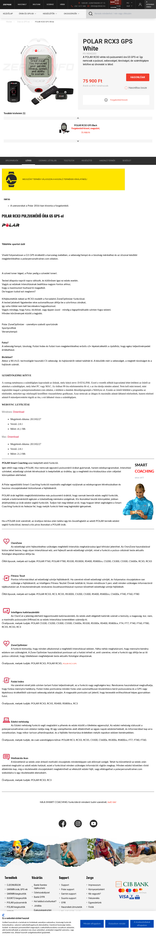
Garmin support (68, 894)
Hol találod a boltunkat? (45, 901)
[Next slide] (78, 141)
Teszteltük (69, 161)
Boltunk (36, 4)
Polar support (67, 889)
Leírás (28, 161)
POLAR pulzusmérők (17, 902)
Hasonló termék (107, 161)
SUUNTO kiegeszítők (17, 898)
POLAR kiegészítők (16, 907)
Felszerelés (94, 898)
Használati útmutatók (71, 907)
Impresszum (95, 885)
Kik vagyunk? (95, 894)
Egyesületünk (95, 902)
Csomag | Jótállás (48, 161)
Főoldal (9, 22)
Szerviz (50, 4)
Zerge (90, 877)
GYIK (63, 902)
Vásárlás (37, 877)
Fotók (91, 907)
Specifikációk (11, 161)
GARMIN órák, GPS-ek (17, 889)
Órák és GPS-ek (23, 22)
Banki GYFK (39, 897)
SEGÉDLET (126, 161)
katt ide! (111, 802)
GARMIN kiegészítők (16, 894)
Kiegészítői (87, 161)
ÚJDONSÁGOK (14, 885)
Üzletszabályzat (42, 892)
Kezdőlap (8, 13)
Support (64, 877)
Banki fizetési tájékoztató (40, 886)
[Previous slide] (78, 118)
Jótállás (38, 906)
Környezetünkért (97, 889)
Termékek (11, 877)
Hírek (62, 4)
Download (18, 412)
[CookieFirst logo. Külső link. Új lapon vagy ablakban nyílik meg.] (3, 915)
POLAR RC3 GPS (70, 663)
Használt (22, 4)
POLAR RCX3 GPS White (44, 22)
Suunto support (68, 898)
